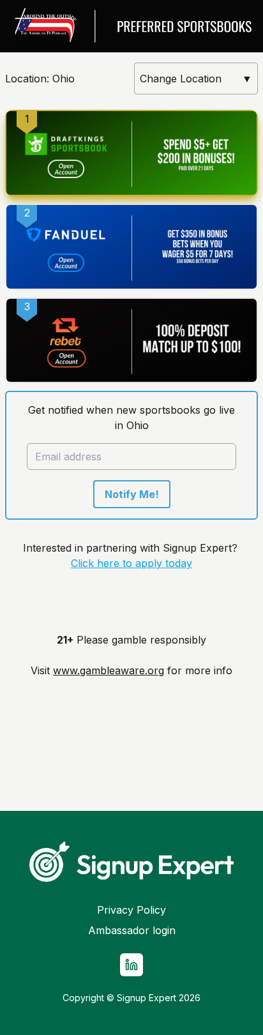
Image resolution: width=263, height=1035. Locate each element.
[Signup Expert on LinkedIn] (131, 964)
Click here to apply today (131, 563)
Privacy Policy (131, 909)
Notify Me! (132, 494)
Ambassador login (132, 930)
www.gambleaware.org (108, 670)
